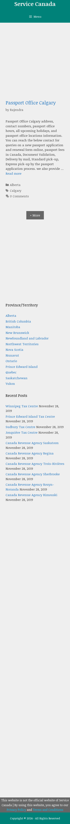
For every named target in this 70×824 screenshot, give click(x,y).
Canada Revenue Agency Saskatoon (32, 443)
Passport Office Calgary (31, 102)
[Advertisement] (35, 59)
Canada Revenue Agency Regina (30, 453)
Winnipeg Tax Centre (22, 406)
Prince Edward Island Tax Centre (30, 416)
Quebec (11, 372)
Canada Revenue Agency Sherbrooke (33, 474)
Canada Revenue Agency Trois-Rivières (35, 464)
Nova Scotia (14, 349)
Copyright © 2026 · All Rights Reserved (35, 818)
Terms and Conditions (48, 810)
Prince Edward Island (22, 367)
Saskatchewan (16, 378)
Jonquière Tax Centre (22, 432)
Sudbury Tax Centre (20, 427)
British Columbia (18, 321)
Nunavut (12, 355)
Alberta (15, 185)
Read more (13, 173)
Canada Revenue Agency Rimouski (31, 495)
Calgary (15, 190)
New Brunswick (17, 333)
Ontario (11, 361)
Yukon (10, 383)
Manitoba (13, 327)
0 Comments (19, 196)
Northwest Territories (22, 344)
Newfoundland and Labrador (27, 338)
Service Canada (35, 4)
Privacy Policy (16, 810)
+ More (35, 215)
